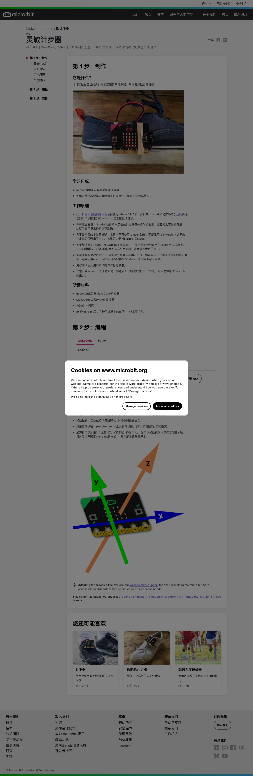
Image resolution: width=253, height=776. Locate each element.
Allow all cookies (167, 406)
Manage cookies (137, 406)
